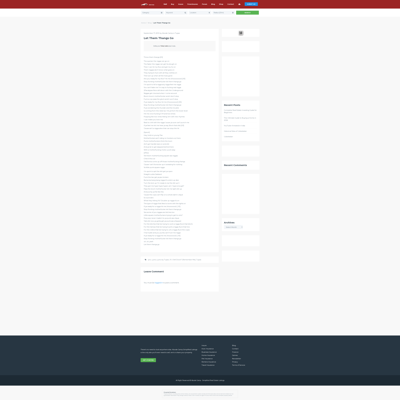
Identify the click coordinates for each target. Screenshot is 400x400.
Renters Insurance (209, 362)
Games (235, 355)
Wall (165, 4)
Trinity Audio (164, 46)
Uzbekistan (228, 137)
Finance (235, 352)
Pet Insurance (207, 359)
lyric (149, 260)
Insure (180, 4)
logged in (159, 283)
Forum (204, 4)
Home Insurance (208, 355)
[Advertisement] (240, 77)
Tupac (177, 33)
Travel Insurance (208, 365)
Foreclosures (192, 4)
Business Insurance (209, 352)
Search (247, 12)
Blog (213, 4)
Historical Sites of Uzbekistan (235, 131)
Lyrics (154, 260)
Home (143, 23)
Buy (172, 4)
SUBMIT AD (251, 4)
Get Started (148, 360)
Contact (230, 4)
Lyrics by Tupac (163, 260)
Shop (221, 4)
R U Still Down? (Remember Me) (183, 260)
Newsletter (236, 359)
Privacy (235, 362)
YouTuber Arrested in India (234, 126)
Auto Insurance (208, 349)
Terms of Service (238, 365)
